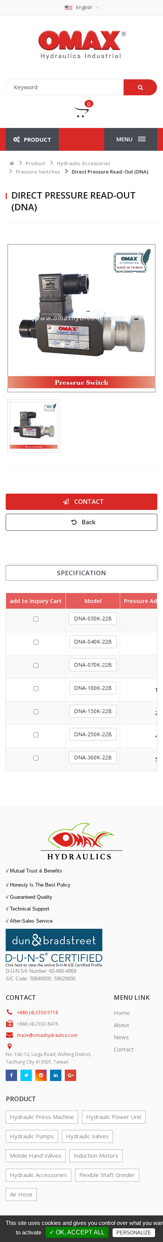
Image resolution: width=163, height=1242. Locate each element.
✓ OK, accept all (77, 1232)
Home (122, 1012)
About (121, 1025)
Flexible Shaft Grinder (107, 1175)
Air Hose (21, 1194)
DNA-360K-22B (93, 757)
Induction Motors (96, 1155)
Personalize (133, 1233)
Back (88, 522)
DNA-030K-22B (93, 618)
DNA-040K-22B (93, 641)
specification (81, 572)
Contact (88, 501)
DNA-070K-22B (93, 664)
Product (35, 163)
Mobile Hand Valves (35, 1155)
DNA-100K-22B (93, 687)
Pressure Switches (38, 171)
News (121, 1037)
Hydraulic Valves (87, 1136)
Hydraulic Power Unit (113, 1116)
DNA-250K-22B (93, 734)
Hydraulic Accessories (83, 163)
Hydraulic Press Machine (42, 1116)
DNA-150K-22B (93, 711)
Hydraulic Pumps (32, 1136)
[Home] (81, 44)
